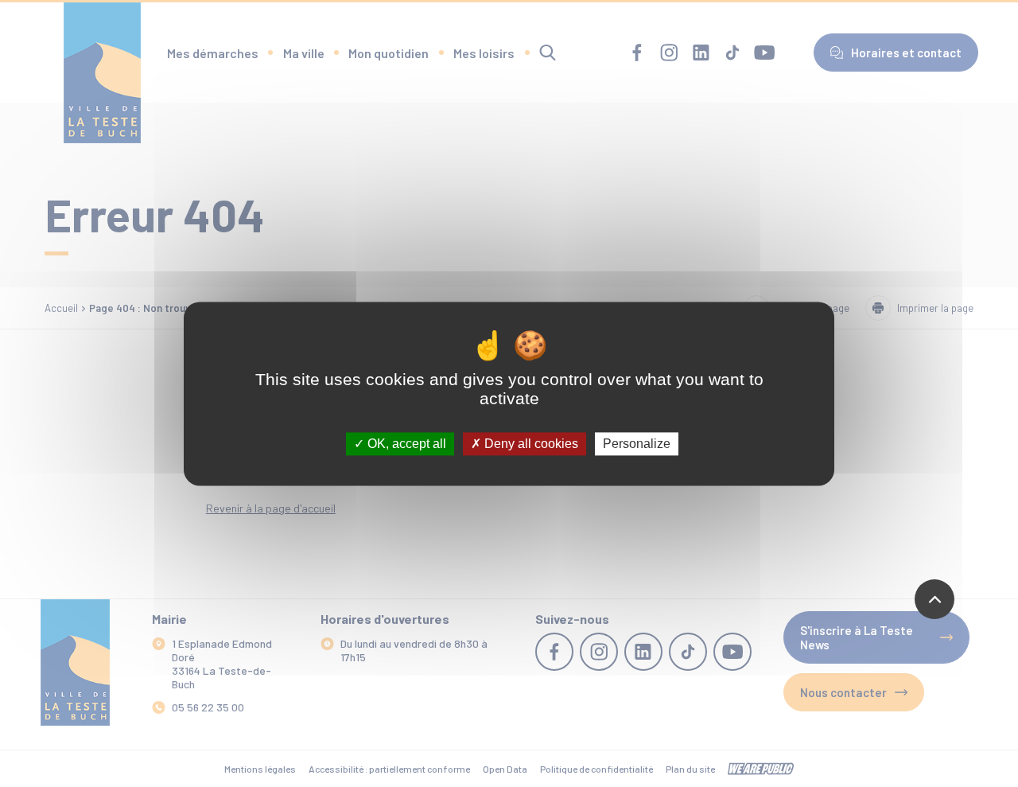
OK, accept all (405, 443)
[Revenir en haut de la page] (934, 599)
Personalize (636, 443)
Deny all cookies (529, 443)
